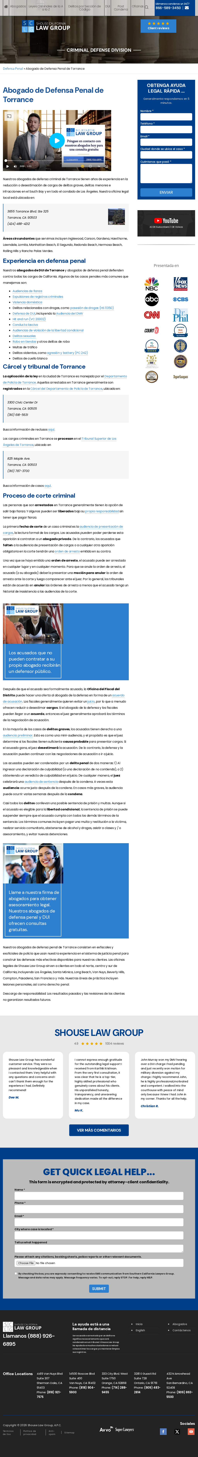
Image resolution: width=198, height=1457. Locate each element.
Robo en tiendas (24, 341)
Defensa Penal (13, 68)
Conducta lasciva (25, 325)
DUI (107, 6)
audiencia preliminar (18, 735)
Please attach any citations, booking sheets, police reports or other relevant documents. (78, 1257)
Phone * (20, 1203)
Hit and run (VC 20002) (29, 319)
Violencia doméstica (27, 302)
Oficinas (138, 6)
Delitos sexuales (24, 336)
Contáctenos (181, 1330)
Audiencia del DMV (69, 313)
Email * (144, 136)
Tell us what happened (31, 1242)
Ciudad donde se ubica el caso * (162, 149)
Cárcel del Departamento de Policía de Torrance (66, 388)
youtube (191, 1430)
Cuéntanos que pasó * (155, 162)
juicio (91, 701)
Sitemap (69, 1432)
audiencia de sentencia (41, 781)
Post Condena (121, 8)
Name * (20, 1190)
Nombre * (146, 111)
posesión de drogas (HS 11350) (92, 308)
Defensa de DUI (24, 313)
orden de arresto (67, 551)
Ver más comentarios (99, 1130)
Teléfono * (147, 124)
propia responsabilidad (102, 511)
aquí (51, 429)
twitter (177, 1430)
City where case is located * (34, 1229)
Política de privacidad (29, 1433)
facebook (163, 1430)
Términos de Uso (8, 1433)
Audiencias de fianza (27, 291)
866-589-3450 (168, 7)
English (140, 1330)
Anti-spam (52, 1433)
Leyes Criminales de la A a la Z (46, 8)
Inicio (139, 1324)
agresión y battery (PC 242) (67, 353)
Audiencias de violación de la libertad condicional (48, 330)
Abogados (18, 6)
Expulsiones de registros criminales (38, 296)
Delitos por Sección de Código (84, 8)
